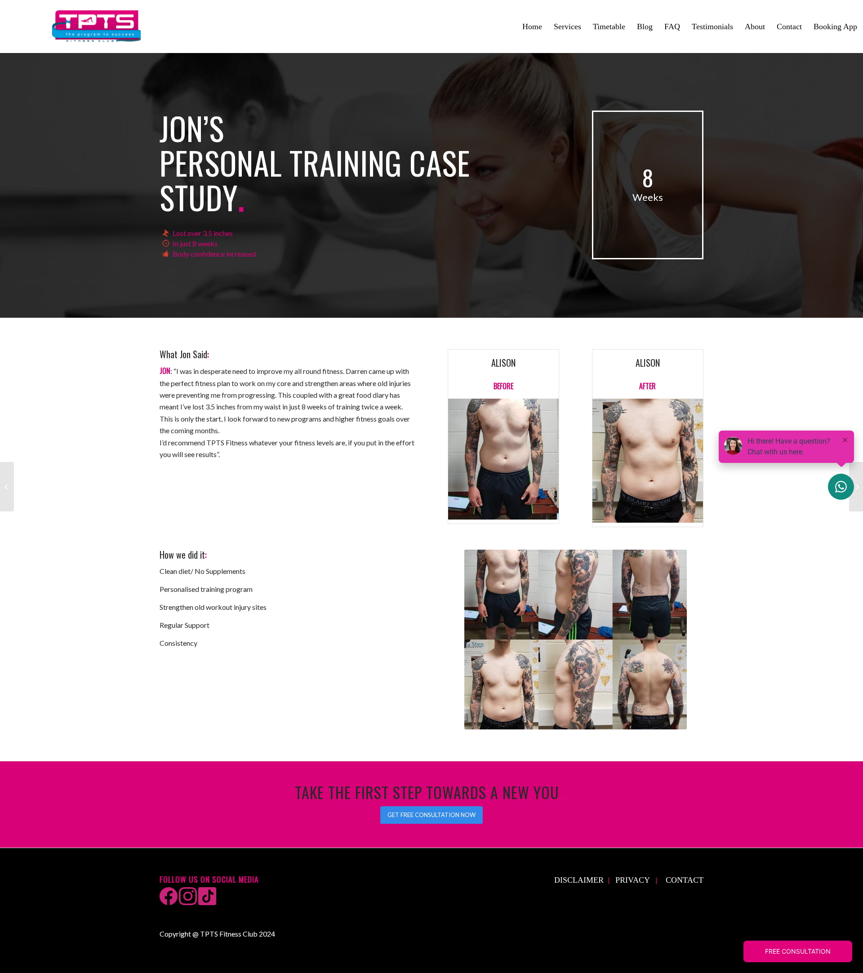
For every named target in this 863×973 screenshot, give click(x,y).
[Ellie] (7, 486)
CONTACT (684, 879)
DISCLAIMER (579, 879)
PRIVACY (632, 879)
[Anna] (856, 486)
